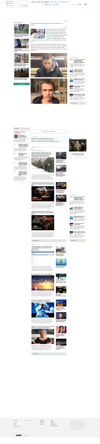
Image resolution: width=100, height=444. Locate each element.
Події (34, 21)
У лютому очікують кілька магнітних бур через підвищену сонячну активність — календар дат (79, 61)
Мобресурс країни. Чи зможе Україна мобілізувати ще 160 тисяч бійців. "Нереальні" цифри (21, 64)
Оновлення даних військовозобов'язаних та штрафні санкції (21, 50)
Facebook (48, 36)
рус (84, 4)
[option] (77, 148)
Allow (26, 5)
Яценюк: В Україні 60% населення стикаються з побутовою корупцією (23, 145)
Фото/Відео (46, 1)
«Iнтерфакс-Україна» (73, 429)
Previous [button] (70, 157)
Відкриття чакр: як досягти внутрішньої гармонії (79, 79)
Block (22, 5)
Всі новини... (16, 128)
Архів (80, 4)
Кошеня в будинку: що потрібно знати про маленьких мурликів (78, 70)
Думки (52, 422)
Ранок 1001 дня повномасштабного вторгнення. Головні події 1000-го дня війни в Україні (21, 35)
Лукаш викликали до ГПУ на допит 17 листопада (23, 154)
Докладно (34, 1)
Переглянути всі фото (82, 138)
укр (86, 4)
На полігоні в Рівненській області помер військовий (23, 136)
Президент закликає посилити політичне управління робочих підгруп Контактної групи (23, 173)
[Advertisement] (50, 13)
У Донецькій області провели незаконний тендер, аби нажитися (23, 163)
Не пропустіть (74, 57)
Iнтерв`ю (42, 424)
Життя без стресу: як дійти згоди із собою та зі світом (79, 95)
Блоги (42, 1)
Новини (38, 1)
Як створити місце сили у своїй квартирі (79, 86)
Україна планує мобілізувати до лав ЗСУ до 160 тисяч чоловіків (20, 79)
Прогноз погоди (53, 1)
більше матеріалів (35, 240)
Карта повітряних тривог (63, 1)
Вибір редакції (18, 22)
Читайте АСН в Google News (49, 131)
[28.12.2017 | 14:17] (77, 145)
